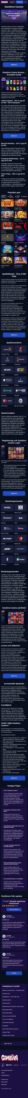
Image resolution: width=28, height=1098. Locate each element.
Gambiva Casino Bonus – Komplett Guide (13, 990)
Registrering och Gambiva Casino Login (13, 1006)
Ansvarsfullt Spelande (8, 1022)
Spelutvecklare (6, 1003)
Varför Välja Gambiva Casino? (10, 1029)
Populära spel (6, 993)
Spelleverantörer (6, 1000)
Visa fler (14, 973)
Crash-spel (18, 196)
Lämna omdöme (14, 909)
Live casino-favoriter (11, 196)
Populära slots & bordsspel (3, 196)
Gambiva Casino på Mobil (9, 1016)
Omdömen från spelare (8, 1035)
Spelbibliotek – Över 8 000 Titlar (10, 996)
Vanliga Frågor (6, 1032)
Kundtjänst (5, 1025)
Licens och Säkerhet (7, 1019)
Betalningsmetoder (7, 1009)
